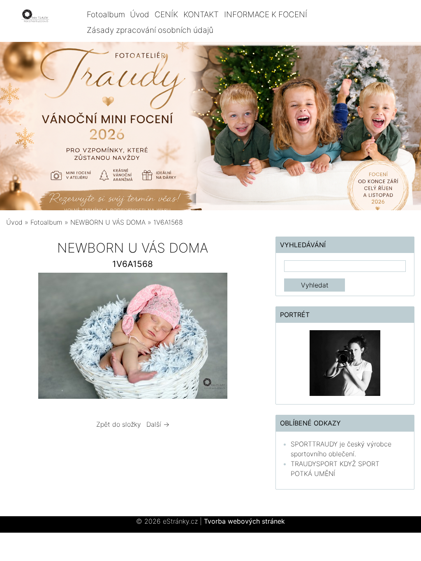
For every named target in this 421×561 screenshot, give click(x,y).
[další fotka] (245, 338)
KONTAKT (201, 14)
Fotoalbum (106, 14)
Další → (157, 424)
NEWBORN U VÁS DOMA (108, 222)
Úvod (139, 14)
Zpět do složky (118, 424)
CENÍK (166, 14)
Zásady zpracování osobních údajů (150, 30)
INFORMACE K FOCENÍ (265, 14)
